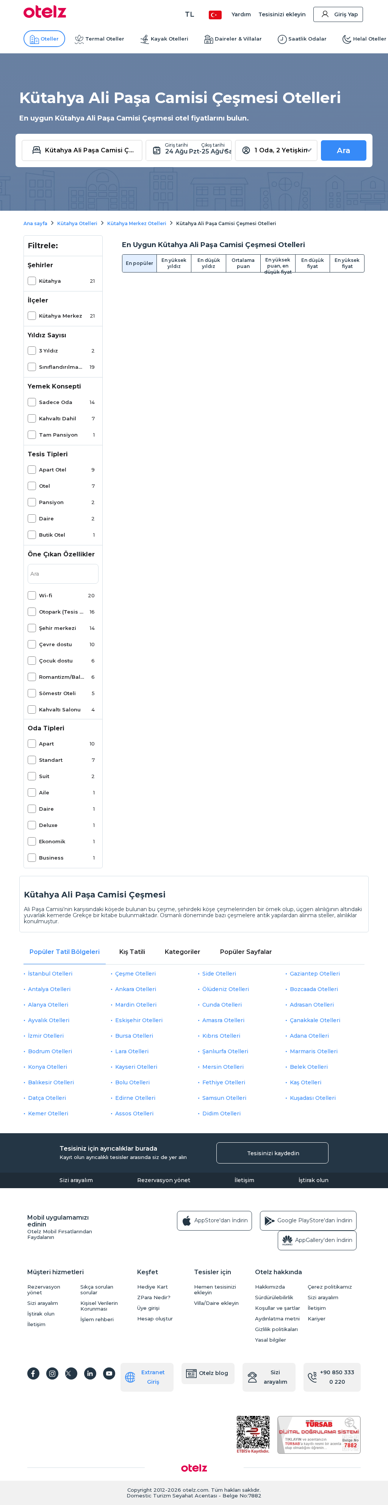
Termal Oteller (104, 39)
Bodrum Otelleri (50, 1051)
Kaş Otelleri (305, 1082)
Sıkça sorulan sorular (96, 1289)
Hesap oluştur (155, 1319)
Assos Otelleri (134, 1113)
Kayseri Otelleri (136, 1066)
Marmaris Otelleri (314, 1051)
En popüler (139, 263)
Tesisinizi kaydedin (273, 1153)
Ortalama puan (243, 263)
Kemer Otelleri (48, 1113)
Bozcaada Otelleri (314, 989)
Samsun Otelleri (224, 1098)
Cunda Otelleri (222, 1004)
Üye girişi (148, 1308)
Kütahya (50, 281)
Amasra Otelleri (223, 1020)
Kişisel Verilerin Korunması (99, 1306)
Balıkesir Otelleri (51, 1082)
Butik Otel (52, 535)
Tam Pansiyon (58, 435)
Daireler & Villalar (238, 39)
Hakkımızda (270, 1287)
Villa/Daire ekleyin (216, 1303)
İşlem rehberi (97, 1319)
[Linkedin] (90, 1373)
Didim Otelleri (221, 1113)
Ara (343, 150)
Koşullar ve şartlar (277, 1308)
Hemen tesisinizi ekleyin (215, 1289)
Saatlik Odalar (307, 39)
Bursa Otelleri (134, 1035)
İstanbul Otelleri (50, 973)
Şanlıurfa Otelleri (225, 1051)
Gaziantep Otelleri (315, 973)
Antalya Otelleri (49, 989)
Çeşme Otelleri (135, 973)
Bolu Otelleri (132, 1082)
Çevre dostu (55, 644)
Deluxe (48, 825)
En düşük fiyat (312, 263)
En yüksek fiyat (347, 263)
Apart (46, 744)
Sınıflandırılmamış (62, 367)
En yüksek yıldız (173, 263)
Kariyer (316, 1319)
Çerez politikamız (330, 1287)
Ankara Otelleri (135, 989)
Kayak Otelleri (169, 39)
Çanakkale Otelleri (315, 1020)
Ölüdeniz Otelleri (225, 989)
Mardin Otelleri (135, 1004)
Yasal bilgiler (270, 1340)
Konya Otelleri (47, 1066)
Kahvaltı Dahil (57, 418)
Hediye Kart (152, 1287)
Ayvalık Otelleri (48, 1020)
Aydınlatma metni (277, 1319)
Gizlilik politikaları (276, 1329)
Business (51, 858)
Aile (44, 792)
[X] (71, 1373)
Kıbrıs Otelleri (221, 1035)
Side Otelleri (219, 973)
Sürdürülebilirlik (274, 1297)
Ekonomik (52, 841)
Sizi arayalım (76, 1180)
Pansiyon (51, 502)
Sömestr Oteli (57, 693)
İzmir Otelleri (46, 1035)
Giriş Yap (346, 14)
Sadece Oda (55, 402)
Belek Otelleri (309, 1066)
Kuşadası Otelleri (313, 1098)
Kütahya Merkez (60, 316)
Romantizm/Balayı (62, 677)
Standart (51, 760)
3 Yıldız (48, 351)
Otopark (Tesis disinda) (62, 612)
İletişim (244, 1180)
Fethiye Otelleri (223, 1082)
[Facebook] (33, 1373)
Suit (44, 776)
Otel (44, 486)
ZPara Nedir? (154, 1297)
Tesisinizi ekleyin (282, 14)
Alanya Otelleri (48, 1004)
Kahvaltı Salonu (60, 709)
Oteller (50, 39)
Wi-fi (45, 595)
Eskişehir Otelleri (139, 1020)
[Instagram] (52, 1373)
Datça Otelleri (47, 1098)
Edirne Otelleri (135, 1098)
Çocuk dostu (56, 661)
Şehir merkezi (57, 628)
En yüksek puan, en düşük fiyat (278, 264)
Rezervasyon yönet (163, 1180)
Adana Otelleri (309, 1035)
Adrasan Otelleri (312, 1004)
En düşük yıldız (208, 263)
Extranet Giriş (153, 1377)
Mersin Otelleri (223, 1066)
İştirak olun (314, 1180)
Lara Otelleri (132, 1051)
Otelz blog (213, 1373)
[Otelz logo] (44, 16)
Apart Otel (52, 470)
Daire (46, 518)
